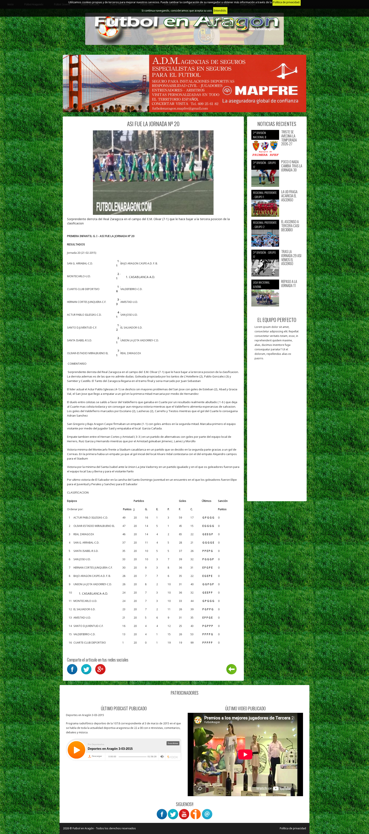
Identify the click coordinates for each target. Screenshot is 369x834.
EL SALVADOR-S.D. (131, 327)
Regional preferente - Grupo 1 (265, 194)
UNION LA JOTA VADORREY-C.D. (139, 340)
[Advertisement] (277, 433)
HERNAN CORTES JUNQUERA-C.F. (87, 302)
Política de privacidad (293, 828)
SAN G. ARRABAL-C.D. (80, 263)
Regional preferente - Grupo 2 (265, 224)
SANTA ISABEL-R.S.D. (80, 340)
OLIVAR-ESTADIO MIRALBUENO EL (88, 353)
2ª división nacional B (259, 134)
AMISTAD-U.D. (129, 302)
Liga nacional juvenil (261, 284)
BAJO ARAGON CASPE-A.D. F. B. (139, 263)
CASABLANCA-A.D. (142, 277)
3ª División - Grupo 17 (264, 164)
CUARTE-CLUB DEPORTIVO (83, 289)
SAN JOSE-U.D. (129, 315)
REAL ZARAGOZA (130, 353)
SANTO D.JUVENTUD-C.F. (82, 327)
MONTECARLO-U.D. (79, 276)
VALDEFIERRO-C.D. (131, 289)
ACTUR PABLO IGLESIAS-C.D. (84, 315)
